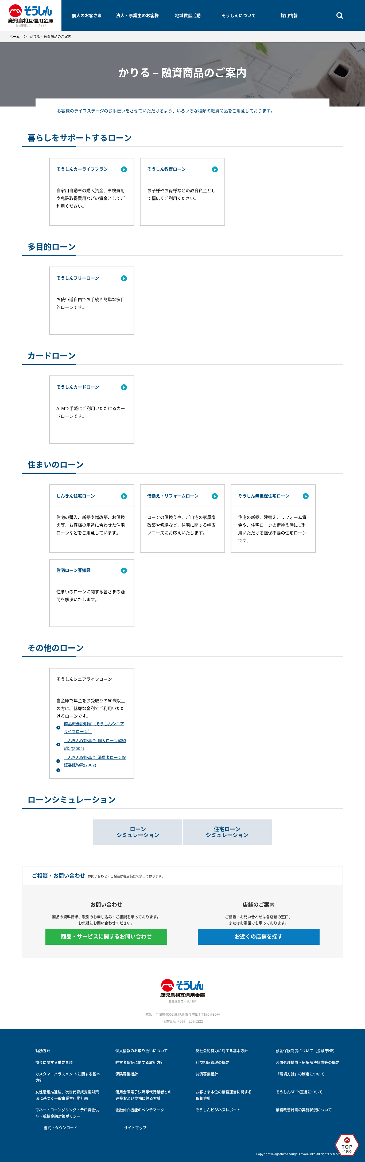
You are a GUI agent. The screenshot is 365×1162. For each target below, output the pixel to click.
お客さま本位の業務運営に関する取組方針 (224, 1095)
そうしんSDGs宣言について (299, 1091)
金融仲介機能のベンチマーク (139, 1109)
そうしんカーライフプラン (82, 169)
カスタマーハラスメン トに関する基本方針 (67, 1077)
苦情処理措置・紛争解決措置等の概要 (307, 1062)
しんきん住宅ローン (75, 496)
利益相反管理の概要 (212, 1062)
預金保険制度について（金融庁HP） (306, 1050)
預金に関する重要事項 (54, 1062)
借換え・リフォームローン (173, 496)
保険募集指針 (126, 1073)
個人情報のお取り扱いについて (141, 1050)
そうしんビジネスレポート (218, 1109)
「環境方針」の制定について (300, 1073)
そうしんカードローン (77, 387)
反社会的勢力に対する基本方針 (222, 1050)
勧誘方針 (42, 1050)
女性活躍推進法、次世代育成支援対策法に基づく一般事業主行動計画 (67, 1095)
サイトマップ (135, 1127)
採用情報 (289, 15)
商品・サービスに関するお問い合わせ (106, 936)
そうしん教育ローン (166, 169)
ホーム (14, 36)
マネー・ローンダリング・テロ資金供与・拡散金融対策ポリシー (67, 1113)
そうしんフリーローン (77, 278)
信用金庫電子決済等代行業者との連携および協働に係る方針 (143, 1095)
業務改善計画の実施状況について (304, 1109)
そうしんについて (239, 15)
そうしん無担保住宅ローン (263, 496)
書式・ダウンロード (60, 1127)
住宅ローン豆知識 (73, 570)
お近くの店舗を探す (259, 936)
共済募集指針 (207, 1073)
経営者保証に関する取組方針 (139, 1062)
